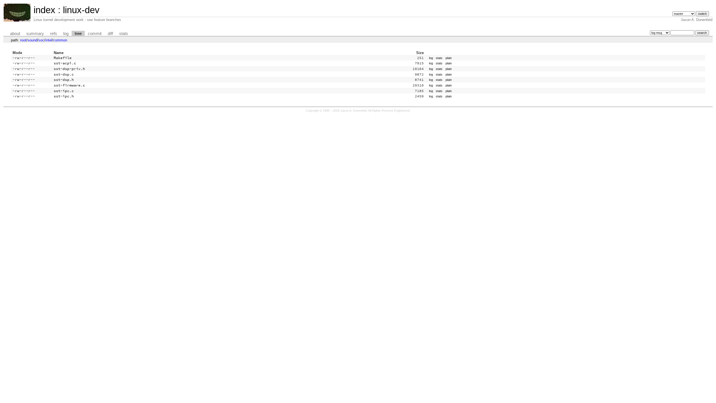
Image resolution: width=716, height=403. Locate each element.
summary (35, 33)
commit (95, 33)
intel (48, 40)
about (15, 33)
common (60, 40)
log (66, 33)
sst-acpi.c (65, 63)
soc (41, 40)
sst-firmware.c (69, 85)
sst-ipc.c (64, 90)
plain (449, 58)
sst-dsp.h (64, 79)
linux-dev (81, 10)
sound (32, 40)
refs (53, 33)
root (23, 40)
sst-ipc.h (64, 96)
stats (123, 33)
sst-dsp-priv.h (69, 68)
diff (110, 33)
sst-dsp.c (64, 74)
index (44, 10)
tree (78, 33)
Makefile (63, 57)
